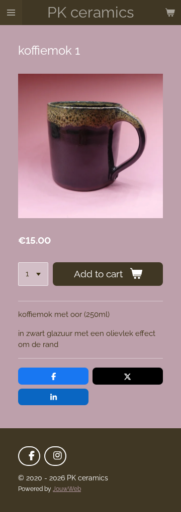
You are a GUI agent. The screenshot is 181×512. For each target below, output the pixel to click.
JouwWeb (67, 488)
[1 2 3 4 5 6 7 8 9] (33, 274)
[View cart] (170, 12)
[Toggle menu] (11, 12)
